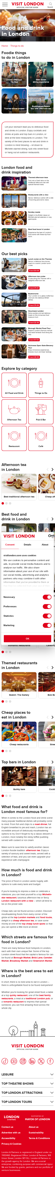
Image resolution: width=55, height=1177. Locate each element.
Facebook (50, 1061)
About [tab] (45, 544)
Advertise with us (11, 1132)
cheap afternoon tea (23, 920)
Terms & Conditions (39, 1138)
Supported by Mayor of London (37, 1118)
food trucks (46, 917)
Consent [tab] (10, 544)
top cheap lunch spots (33, 923)
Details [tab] (27, 544)
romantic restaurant (13, 1001)
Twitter (41, 1061)
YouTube (14, 1061)
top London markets (24, 917)
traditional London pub (38, 998)
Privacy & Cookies (11, 1144)
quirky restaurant (19, 995)
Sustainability (36, 1132)
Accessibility (8, 1138)
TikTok (5, 1061)
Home (5, 45)
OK (27, 638)
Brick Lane (37, 957)
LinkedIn (32, 1061)
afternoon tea (33, 850)
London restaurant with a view (17, 900)
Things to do (17, 45)
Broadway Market (19, 960)
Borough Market (22, 957)
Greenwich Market (42, 960)
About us (33, 1127)
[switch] (47, 606)
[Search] (50, 4)
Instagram (23, 1061)
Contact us (7, 1127)
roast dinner (41, 824)
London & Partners (12, 1118)
